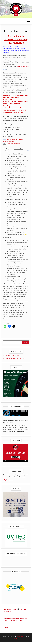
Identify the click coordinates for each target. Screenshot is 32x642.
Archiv (21, 609)
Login (6, 627)
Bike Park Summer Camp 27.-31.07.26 (14, 358)
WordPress (19, 636)
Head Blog (16, 638)
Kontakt (15, 609)
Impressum (7, 609)
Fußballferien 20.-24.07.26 (11, 355)
